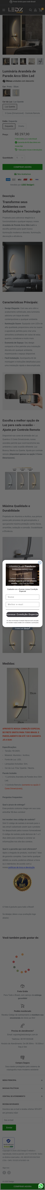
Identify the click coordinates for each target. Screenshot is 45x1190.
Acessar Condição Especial (22, 614)
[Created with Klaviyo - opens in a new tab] (22, 628)
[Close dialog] (39, 562)
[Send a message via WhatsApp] (41, 1186)
